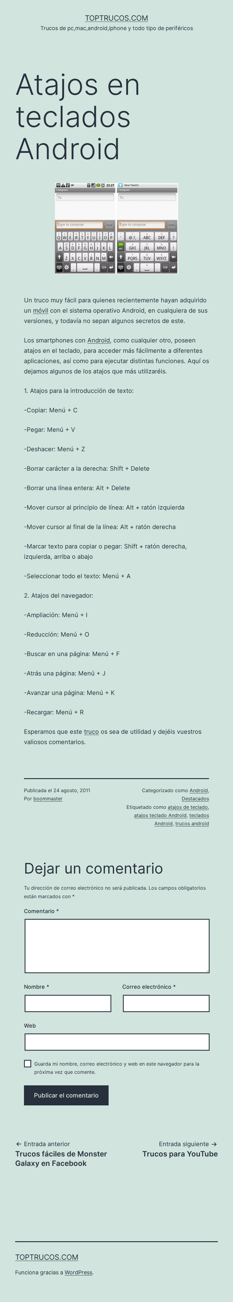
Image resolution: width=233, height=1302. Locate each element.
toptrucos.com (116, 18)
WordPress (78, 1272)
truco (91, 731)
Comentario (41, 911)
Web (30, 1025)
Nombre (36, 987)
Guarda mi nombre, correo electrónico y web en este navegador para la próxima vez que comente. (116, 1068)
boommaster (47, 798)
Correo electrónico (149, 987)
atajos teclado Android (160, 815)
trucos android (192, 823)
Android (98, 340)
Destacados (195, 798)
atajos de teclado (188, 807)
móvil (40, 310)
